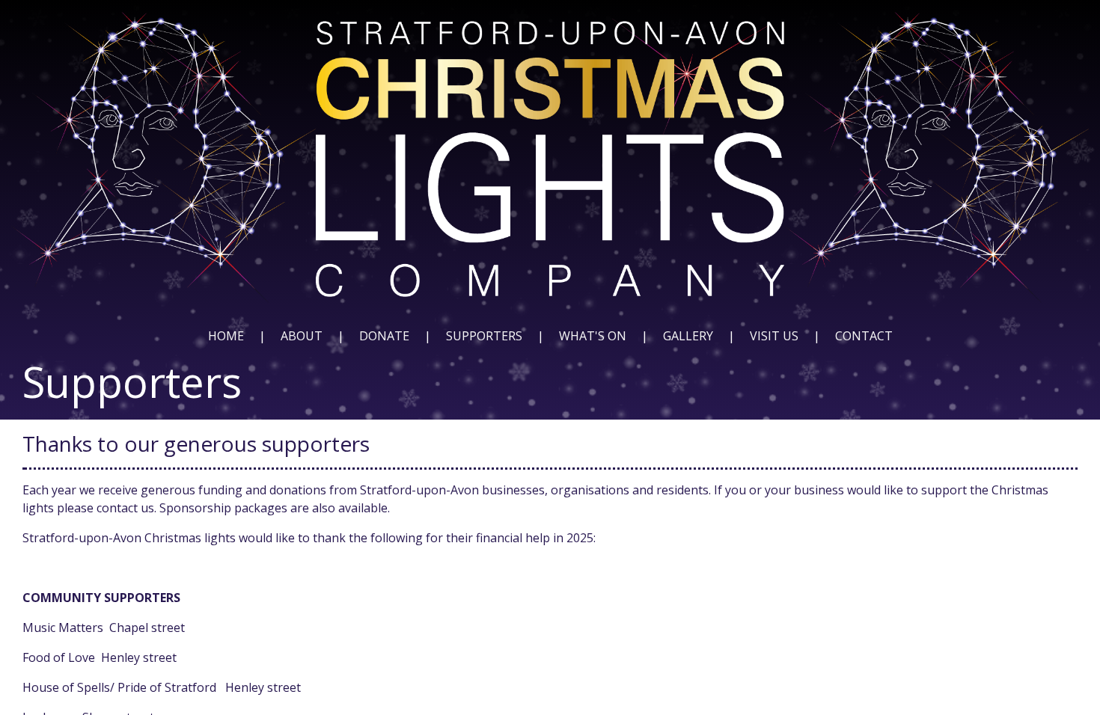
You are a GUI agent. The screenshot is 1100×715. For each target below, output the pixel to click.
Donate (384, 336)
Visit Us (774, 336)
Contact (864, 336)
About (302, 336)
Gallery (688, 336)
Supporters (484, 336)
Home (226, 336)
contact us (125, 508)
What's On (592, 336)
